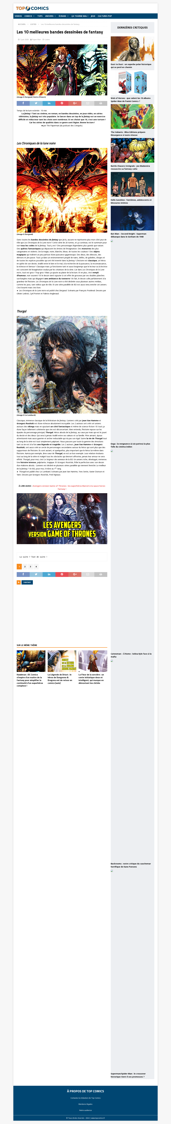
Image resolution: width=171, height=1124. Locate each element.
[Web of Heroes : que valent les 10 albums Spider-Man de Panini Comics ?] (132, 82)
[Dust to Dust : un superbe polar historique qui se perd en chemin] (132, 48)
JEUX (93, 16)
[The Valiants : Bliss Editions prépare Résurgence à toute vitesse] (132, 116)
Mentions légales (85, 1104)
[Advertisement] (62, 616)
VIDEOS (18, 16)
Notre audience (85, 1110)
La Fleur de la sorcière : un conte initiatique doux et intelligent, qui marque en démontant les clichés (91, 678)
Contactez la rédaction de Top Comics (86, 1098)
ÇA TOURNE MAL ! (79, 16)
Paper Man (36, 39)
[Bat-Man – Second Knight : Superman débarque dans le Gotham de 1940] (132, 218)
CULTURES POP (105, 16)
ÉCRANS (62, 16)
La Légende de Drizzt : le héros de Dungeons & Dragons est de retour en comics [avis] (60, 678)
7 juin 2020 (24, 39)
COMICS (28, 16)
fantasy (27, 582)
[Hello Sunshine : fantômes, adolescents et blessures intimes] (132, 184)
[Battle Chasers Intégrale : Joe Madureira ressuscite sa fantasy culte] (132, 150)
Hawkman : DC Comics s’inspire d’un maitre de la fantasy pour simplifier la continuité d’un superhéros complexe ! (30, 680)
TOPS (39, 16)
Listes (47, 39)
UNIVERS (49, 16)
